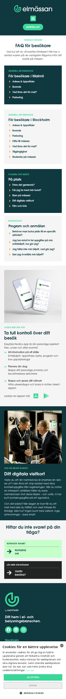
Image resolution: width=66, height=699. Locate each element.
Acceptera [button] (33, 677)
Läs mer (30, 670)
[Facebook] (8, 629)
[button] (33, 18)
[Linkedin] (16, 629)
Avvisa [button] (33, 685)
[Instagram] (23, 629)
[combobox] (61, 645)
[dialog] (33, 670)
